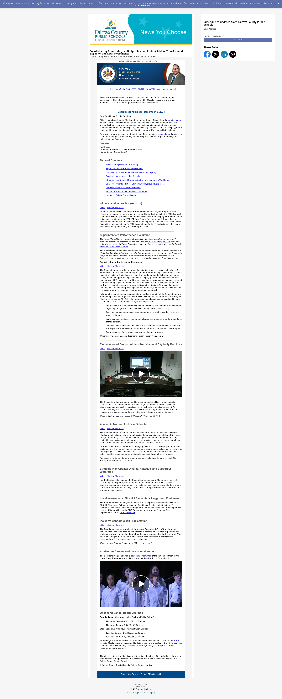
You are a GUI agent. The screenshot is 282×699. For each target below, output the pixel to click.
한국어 (141, 89)
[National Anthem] (141, 607)
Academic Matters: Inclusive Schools (123, 176)
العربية (173, 89)
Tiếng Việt (150, 89)
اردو (158, 89)
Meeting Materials (115, 208)
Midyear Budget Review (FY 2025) (122, 165)
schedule (162, 134)
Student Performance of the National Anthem (126, 191)
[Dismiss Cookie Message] (278, 3)
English (109, 89)
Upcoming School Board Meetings (121, 195)
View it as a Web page (155, 61)
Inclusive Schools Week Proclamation (123, 188)
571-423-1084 (154, 674)
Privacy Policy (132, 693)
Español (118, 89)
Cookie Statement (141, 5)
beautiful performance (141, 556)
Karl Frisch (133, 674)
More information (127, 513)
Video (102, 208)
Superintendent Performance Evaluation (124, 168)
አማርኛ (127, 89)
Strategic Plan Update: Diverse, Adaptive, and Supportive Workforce (137, 180)
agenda (170, 120)
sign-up (119, 139)
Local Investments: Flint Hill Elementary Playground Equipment (135, 184)
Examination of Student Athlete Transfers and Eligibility (131, 172)
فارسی (165, 89)
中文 (134, 89)
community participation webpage (131, 645)
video (178, 120)
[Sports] (141, 396)
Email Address (210, 29)
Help (153, 693)
